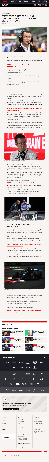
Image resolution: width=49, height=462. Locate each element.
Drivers (33, 1)
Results (19, 1)
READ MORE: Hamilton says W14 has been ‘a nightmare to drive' (21, 183)
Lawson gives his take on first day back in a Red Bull (39, 339)
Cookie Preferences (22, 447)
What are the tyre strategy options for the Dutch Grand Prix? (39, 348)
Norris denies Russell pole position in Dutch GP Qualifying (39, 332)
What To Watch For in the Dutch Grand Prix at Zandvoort (16, 340)
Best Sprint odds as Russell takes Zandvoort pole (16, 347)
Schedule (12, 1)
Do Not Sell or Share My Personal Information (23, 439)
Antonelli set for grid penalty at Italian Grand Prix (16, 332)
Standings (26, 1)
